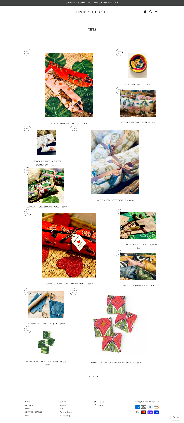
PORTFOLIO (29, 405)
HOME (62, 409)
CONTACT (63, 402)
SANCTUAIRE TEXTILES (91, 12)
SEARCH (63, 405)
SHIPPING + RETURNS (33, 412)
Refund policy (65, 416)
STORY (27, 402)
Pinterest (100, 402)
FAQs (27, 416)
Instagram (100, 405)
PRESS (27, 409)
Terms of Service (66, 412)
